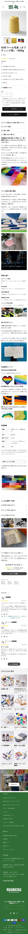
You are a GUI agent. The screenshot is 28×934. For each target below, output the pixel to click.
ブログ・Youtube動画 (8, 808)
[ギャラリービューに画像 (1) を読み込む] (7, 41)
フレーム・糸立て (19, 709)
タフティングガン (6, 709)
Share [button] (4, 55)
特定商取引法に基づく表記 (10, 835)
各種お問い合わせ (7, 818)
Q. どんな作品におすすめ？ (8, 515)
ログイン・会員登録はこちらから (14, 109)
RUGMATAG (13, 925)
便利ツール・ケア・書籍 (20, 764)
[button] (3, 7)
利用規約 (5, 839)
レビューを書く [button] (14, 573)
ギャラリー (6, 811)
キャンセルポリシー (18, 932)
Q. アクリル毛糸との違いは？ (8, 510)
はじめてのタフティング (9, 797)
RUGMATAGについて (8, 815)
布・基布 (4, 727)
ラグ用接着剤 (5, 745)
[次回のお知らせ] (25, 2)
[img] (4, 600)
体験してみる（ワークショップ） (11, 804)
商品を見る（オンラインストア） (11, 801)
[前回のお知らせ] (3, 2)
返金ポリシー (6, 846)
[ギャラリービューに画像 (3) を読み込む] (21, 41)
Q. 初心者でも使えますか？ (8, 505)
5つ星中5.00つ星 (18, 568)
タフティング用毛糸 (20, 727)
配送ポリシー (6, 842)
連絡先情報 (10, 932)
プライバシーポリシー (8, 849)
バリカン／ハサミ (6, 763)
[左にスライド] (1, 41)
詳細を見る (14, 784)
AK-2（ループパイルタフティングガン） (14, 407)
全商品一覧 (4, 689)
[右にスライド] (26, 41)
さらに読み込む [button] (14, 664)
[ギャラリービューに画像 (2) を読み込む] (14, 41)
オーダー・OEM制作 (8, 822)
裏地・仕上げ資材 (19, 745)
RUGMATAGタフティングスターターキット (20, 690)
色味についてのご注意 (9, 461)
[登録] (23, 907)
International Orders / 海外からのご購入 (13, 825)
